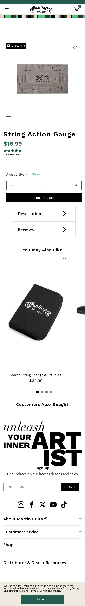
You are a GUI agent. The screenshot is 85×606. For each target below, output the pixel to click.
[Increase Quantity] (78, 185)
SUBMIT (70, 486)
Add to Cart (44, 198)
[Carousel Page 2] (42, 392)
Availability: (15, 174)
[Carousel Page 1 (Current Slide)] (37, 392)
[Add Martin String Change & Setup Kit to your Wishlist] (64, 260)
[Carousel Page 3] (46, 392)
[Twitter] (42, 504)
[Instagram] (21, 504)
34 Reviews (12, 154)
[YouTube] (53, 504)
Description (29, 213)
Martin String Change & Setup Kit (35, 375)
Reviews (26, 229)
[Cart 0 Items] (76, 10)
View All (18, 46)
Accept (42, 599)
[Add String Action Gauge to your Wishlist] (75, 47)
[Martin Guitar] (41, 9)
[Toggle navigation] (7, 9)
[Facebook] (31, 504)
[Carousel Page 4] (51, 392)
